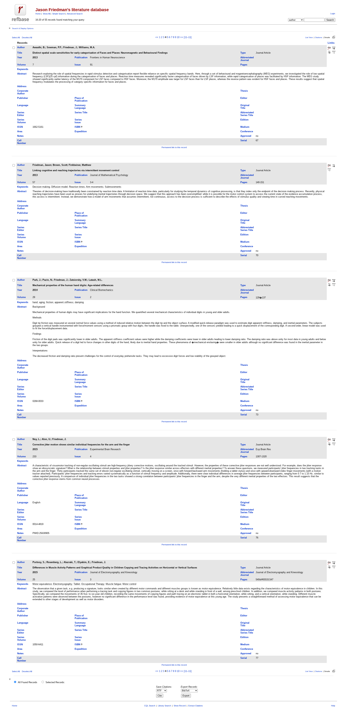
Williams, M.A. (87, 47)
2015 (35, 449)
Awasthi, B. (39, 47)
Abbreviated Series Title (247, 114)
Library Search (164, 706)
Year (19, 57)
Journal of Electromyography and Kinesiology (113, 572)
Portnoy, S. (39, 562)
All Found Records (27, 682)
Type (243, 52)
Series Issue (78, 121)
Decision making (41, 186)
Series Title (81, 112)
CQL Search (149, 706)
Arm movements (94, 186)
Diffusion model (59, 186)
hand (35, 302)
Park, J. (37, 280)
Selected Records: (55, 682)
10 (178, 37)
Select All (16, 37)
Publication (81, 57)
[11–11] (188, 37)
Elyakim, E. (84, 562)
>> (181, 37)
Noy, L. (36, 439)
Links (331, 42)
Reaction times (77, 186)
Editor (243, 98)
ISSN (20, 127)
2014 (35, 290)
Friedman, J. (70, 47)
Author (21, 47)
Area (19, 131)
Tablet (77, 584)
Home (38, 14)
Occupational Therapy (92, 584)
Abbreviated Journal (247, 59)
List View (309, 37)
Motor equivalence (42, 584)
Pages (243, 64)
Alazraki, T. (70, 562)
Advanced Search (75, 14)
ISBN (77, 127)
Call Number (21, 141)
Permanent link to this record (174, 147)
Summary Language (80, 106)
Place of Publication (81, 99)
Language (22, 105)
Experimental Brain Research (105, 449)
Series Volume (21, 121)
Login (332, 13)
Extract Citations (195, 706)
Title (19, 52)
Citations (318, 37)
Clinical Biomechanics (101, 290)
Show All (46, 14)
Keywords (22, 69)
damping (79, 302)
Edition (244, 119)
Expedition (81, 131)
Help (333, 706)
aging (42, 302)
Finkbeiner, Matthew (80, 165)
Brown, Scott (60, 165)
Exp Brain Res (263, 449)
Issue (78, 64)
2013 (35, 57)
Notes (20, 136)
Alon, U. (46, 439)
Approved (245, 136)
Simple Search (58, 14)
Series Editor (20, 114)
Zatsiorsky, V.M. (78, 280)
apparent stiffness (64, 302)
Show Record (180, 706)
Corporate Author (22, 92)
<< (156, 37)
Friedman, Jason (42, 165)
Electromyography (62, 584)
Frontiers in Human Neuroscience (107, 57)
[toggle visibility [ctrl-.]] (10, 680)
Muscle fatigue (113, 584)
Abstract (21, 73)
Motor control (129, 584)
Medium (244, 127)
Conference (246, 131)
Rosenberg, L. (54, 562)
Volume (21, 64)
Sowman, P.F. (54, 47)
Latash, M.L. (95, 280)
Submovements (113, 186)
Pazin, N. (47, 280)
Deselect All (27, 37)
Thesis (244, 90)
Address (21, 86)
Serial (243, 140)
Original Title (244, 106)
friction (49, 302)
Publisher (22, 98)
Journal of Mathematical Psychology (109, 175)
